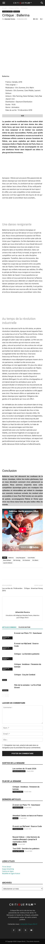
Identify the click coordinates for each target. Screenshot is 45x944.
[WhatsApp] (19, 24)
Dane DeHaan (7, 560)
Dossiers (15, 818)
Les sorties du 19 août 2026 (24, 768)
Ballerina (11, 557)
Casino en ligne (7, 871)
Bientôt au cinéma (5, 658)
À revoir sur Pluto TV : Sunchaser (28, 633)
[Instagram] (19, 930)
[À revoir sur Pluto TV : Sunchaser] (7, 635)
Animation (24, 8)
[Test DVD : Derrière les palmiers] (6, 853)
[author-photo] (22, 609)
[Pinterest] (14, 24)
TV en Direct (6, 867)
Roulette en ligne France (11, 873)
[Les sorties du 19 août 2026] (6, 773)
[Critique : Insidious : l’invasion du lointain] (7, 667)
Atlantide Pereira (10, 19)
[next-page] (7, 695)
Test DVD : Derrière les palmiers (26, 848)
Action (4, 680)
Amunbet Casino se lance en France (28, 816)
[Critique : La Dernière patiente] (7, 656)
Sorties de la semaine (13, 763)
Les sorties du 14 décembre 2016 (12, 589)
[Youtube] (31, 930)
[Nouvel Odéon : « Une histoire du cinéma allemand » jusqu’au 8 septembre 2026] (6, 841)
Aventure (5, 690)
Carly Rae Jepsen (20, 557)
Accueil (4, 8)
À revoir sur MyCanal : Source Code (27, 826)
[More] (24, 24)
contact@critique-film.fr (28, 924)
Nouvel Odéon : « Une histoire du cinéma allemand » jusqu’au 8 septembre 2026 (26, 839)
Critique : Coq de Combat (24, 675)
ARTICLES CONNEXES (9, 627)
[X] (9, 24)
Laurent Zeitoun (7, 563)
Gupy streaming (8, 869)
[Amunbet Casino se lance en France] (6, 820)
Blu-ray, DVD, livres (18, 851)
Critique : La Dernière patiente (26, 654)
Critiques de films (14, 8)
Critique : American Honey (33, 588)
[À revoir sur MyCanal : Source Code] (7, 646)
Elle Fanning (16, 560)
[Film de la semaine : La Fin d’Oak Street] (7, 687)
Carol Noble (31, 557)
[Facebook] (4, 24)
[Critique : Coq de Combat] (7, 677)
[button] (3, 3)
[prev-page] (3, 695)
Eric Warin (35, 560)
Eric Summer (26, 560)
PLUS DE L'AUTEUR (24, 627)
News (14, 844)
